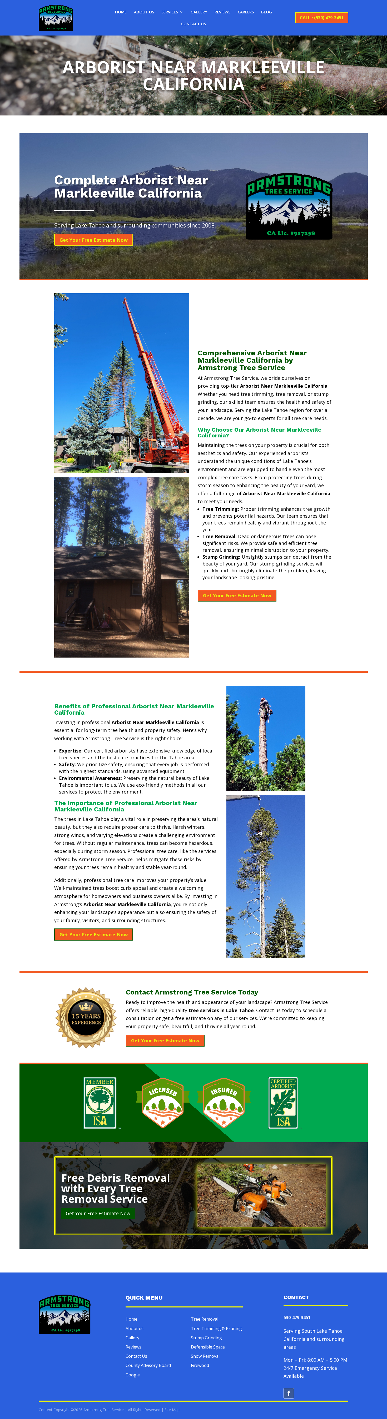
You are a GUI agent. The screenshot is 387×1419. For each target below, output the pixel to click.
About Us (144, 12)
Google (133, 1375)
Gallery (199, 12)
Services (169, 12)
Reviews (222, 12)
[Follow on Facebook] (289, 1393)
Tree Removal (204, 1319)
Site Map (172, 1409)
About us (134, 1328)
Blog (266, 12)
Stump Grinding (206, 1338)
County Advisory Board (148, 1365)
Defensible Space (208, 1347)
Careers (246, 12)
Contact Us (193, 24)
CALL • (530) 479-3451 (322, 18)
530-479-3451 (297, 1317)
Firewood (200, 1365)
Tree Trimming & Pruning (216, 1328)
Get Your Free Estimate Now (93, 240)
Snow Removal (205, 1356)
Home (121, 12)
